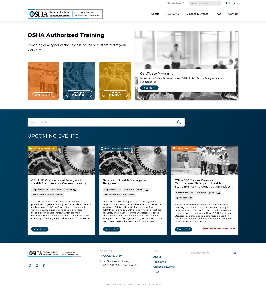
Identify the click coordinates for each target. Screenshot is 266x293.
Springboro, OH (184, 198)
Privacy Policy (155, 284)
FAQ (218, 13)
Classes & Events (197, 13)
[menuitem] (155, 14)
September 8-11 (184, 193)
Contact (233, 13)
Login (233, 3)
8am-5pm (56, 189)
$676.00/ (141, 189)
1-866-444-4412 (174, 3)
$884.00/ (69, 189)
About (155, 13)
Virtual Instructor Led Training (47, 195)
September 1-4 (40, 189)
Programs (172, 14)
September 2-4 (112, 189)
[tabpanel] (186, 65)
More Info (39, 229)
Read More (148, 87)
